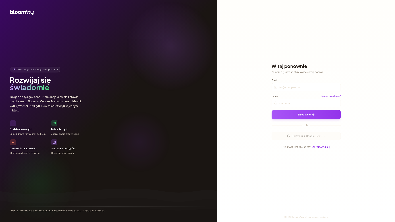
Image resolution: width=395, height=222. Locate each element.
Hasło (275, 96)
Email (274, 80)
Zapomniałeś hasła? (331, 96)
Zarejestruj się (321, 146)
